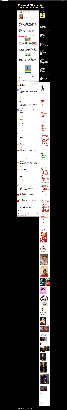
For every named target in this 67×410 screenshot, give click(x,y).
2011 (41, 85)
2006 (41, 90)
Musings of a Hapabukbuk (44, 61)
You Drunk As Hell (43, 79)
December (43, 91)
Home (28, 213)
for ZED (42, 106)
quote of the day (43, 130)
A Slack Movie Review (44, 159)
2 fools (21, 149)
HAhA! (42, 104)
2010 (41, 86)
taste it (42, 127)
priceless (42, 125)
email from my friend (44, 113)
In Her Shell (42, 54)
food (42, 146)
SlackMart (42, 33)
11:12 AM (21, 112)
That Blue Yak (42, 70)
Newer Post (18, 213)
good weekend (43, 177)
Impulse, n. (42, 53)
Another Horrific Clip (44, 143)
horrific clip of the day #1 (44, 145)
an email (42, 202)
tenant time (42, 183)
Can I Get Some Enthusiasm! (45, 182)
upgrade (42, 116)
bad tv (42, 153)
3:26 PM (21, 166)
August (43, 221)
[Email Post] (36, 80)
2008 (41, 88)
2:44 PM (21, 159)
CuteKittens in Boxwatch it (44, 194)
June (42, 223)
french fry (42, 144)
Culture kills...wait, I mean (44, 43)
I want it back (43, 164)
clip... (42, 112)
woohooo (42, 100)
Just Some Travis (43, 155)
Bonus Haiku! (43, 105)
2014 (41, 84)
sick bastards (43, 157)
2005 (41, 230)
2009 (41, 87)
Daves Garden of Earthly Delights (45, 45)
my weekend (43, 115)
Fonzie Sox (42, 50)
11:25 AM (21, 123)
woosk (41, 77)
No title (42, 103)
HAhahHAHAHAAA (44, 147)
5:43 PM (21, 182)
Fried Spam (42, 51)
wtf (41, 181)
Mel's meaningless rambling (44, 62)
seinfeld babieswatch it (44, 128)
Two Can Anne (43, 72)
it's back (42, 154)
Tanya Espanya (43, 69)
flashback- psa (43, 191)
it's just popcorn (43, 176)
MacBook (42, 101)
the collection (43, 165)
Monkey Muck (42, 60)
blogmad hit (43, 216)
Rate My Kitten (43, 37)
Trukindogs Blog (43, 71)
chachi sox (42, 42)
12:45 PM (21, 147)
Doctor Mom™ (22, 193)
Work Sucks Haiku (43, 131)
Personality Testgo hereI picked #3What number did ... (45, 174)
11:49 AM (21, 130)
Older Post (36, 213)
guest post (42, 118)
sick (42, 126)
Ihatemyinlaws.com (43, 34)
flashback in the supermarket (45, 186)
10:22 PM (21, 202)
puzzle (42, 124)
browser (42, 117)
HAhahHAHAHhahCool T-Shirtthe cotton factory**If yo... (45, 163)
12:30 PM (21, 137)
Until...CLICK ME (42, 252)
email (42, 156)
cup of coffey (42, 44)
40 (41, 192)
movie (42, 213)
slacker (42, 137)
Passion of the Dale (43, 63)
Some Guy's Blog (43, 68)
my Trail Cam (42, 28)
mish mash (42, 59)
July (42, 222)
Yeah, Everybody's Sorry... (44, 78)
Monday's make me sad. (44, 172)
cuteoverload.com (43, 36)
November (43, 92)
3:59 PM (21, 176)
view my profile (42, 21)
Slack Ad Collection (43, 27)
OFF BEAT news (43, 35)
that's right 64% (43, 219)
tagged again (43, 180)
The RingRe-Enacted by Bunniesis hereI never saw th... (45, 134)
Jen (20, 84)
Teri (20, 88)
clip (41, 102)
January (43, 229)
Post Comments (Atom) (24, 215)
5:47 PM (21, 191)
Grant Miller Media (43, 52)
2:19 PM (21, 155)
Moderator (21, 161)
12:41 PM (21, 141)
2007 (41, 89)
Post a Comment (20, 210)
